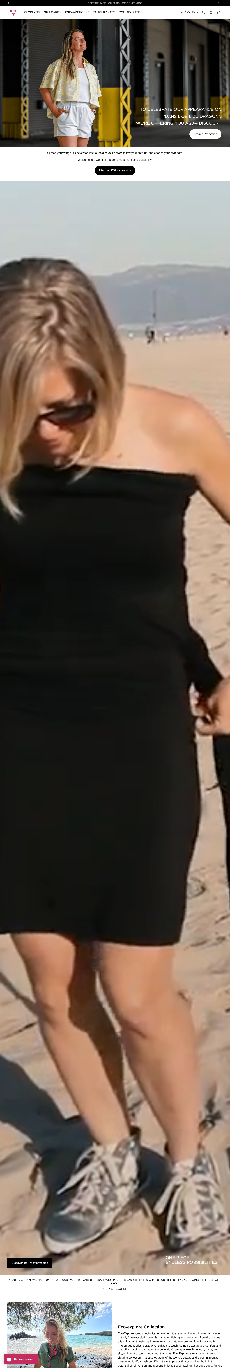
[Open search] (203, 12)
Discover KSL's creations (115, 170)
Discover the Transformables (30, 1262)
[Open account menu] (211, 12)
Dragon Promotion (205, 133)
